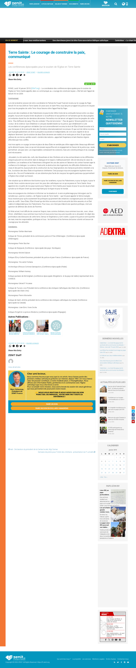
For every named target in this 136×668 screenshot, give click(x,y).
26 (105, 472)
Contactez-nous (123, 659)
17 (124, 465)
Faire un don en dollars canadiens (51, 408)
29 (116, 472)
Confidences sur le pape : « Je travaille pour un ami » (116, 398)
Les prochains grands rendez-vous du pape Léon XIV (105, 512)
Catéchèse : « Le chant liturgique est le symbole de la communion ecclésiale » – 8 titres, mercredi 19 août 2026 (112, 345)
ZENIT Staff (30, 72)
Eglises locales (44, 72)
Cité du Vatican (47, 4)
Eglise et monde (61, 4)
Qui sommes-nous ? (64, 659)
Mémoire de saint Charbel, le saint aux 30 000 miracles (116, 418)
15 (116, 465)
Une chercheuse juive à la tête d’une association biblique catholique (62, 40)
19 (105, 469)
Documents (73, 4)
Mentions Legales (98, 659)
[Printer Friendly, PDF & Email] (89, 84)
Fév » (105, 477)
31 (124, 472)
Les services (86, 659)
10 (124, 461)
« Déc (101, 477)
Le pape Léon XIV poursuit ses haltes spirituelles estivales (105, 527)
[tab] (106, 614)
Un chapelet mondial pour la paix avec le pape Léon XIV (116, 408)
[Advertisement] (68, 23)
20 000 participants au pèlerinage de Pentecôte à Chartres (116, 429)
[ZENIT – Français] (16, 4)
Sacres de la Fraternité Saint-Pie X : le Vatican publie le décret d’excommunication (117, 388)
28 (113, 472)
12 (105, 465)
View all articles (14, 367)
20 (109, 469)
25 (102, 472)
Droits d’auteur (111, 659)
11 (102, 465)
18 (102, 469)
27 (109, 472)
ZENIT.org (35, 88)
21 (113, 469)
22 (116, 469)
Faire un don (84, 4)
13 (109, 465)
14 (113, 465)
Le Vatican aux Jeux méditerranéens (111, 355)
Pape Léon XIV (34, 4)
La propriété (76, 659)
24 (124, 469)
